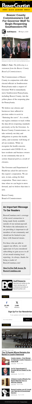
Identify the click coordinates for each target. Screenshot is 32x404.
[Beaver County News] (16, 5)
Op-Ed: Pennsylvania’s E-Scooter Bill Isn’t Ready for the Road (21, 370)
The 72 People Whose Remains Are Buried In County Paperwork (16, 353)
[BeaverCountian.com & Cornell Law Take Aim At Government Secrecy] (6, 392)
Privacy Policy (23, 402)
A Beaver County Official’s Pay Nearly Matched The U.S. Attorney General (21, 380)
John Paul (4, 350)
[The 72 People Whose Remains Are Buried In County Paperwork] (17, 338)
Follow (17, 301)
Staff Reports (11, 31)
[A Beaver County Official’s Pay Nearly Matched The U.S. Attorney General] (6, 382)
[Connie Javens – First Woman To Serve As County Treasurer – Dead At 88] (6, 361)
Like (7, 301)
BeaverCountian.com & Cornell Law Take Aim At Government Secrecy (21, 391)
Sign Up (28, 319)
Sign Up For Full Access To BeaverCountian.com (14, 269)
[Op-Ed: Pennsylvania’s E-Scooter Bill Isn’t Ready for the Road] (6, 371)
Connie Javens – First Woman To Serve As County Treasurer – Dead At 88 (21, 359)
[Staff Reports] (4, 32)
